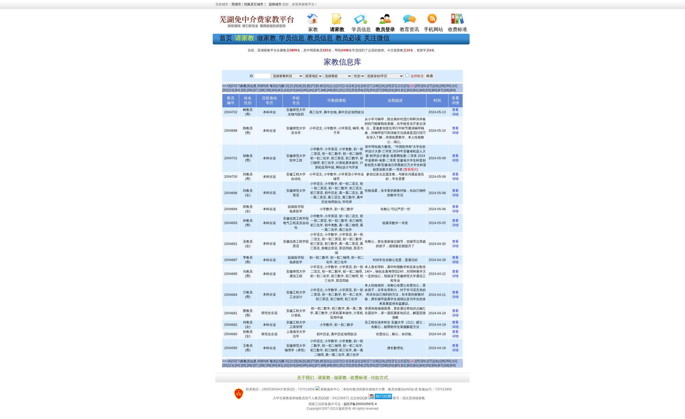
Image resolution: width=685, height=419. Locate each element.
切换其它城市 (253, 4)
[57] (379, 90)
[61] (403, 90)
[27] (429, 86)
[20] (388, 86)
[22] (400, 86)
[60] (397, 90)
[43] (292, 90)
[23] (406, 86)
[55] (366, 90)
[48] (323, 90)
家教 (313, 29)
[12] (339, 86)
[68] (446, 90)
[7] (313, 86)
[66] (434, 90)
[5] (304, 86)
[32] (225, 90)
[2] (291, 86)
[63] (415, 90)
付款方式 (379, 377)
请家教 (324, 377)
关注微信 (377, 37)
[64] (422, 90)
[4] (300, 86)
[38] (262, 90)
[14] (351, 86)
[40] (274, 90)
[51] (342, 90)
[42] (286, 90)
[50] (335, 90)
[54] (360, 90)
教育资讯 (409, 29)
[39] (268, 90)
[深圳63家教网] (255, 27)
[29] (442, 86)
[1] (287, 86)
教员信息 (320, 37)
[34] (237, 90)
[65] (428, 90)
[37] (255, 90)
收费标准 (457, 29)
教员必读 (348, 37)
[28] (436, 86)
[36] (249, 90)
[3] (296, 86)
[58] (385, 90)
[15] (357, 86)
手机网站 (433, 29)
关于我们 (305, 377)
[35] (243, 90)
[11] (333, 86)
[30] (448, 86)
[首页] (313, 17)
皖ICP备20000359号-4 (360, 404)
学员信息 (361, 29)
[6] (308, 86)
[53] (354, 90)
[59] (391, 90)
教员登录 (385, 29)
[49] (329, 90)
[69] (452, 90)
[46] (311, 90)
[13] (345, 86)
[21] (394, 86)
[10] (326, 86)
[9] (321, 86)
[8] (317, 86)
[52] (348, 90)
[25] (417, 86)
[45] (305, 90)
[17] (369, 86)
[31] (454, 86)
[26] (423, 86)
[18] (376, 86)
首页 (225, 37)
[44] (299, 90)
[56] (372, 90)
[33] (231, 90)
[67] (440, 90)
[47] (317, 90)
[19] (382, 86)
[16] (363, 86)
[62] (409, 90)
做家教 (266, 37)
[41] (280, 90)
